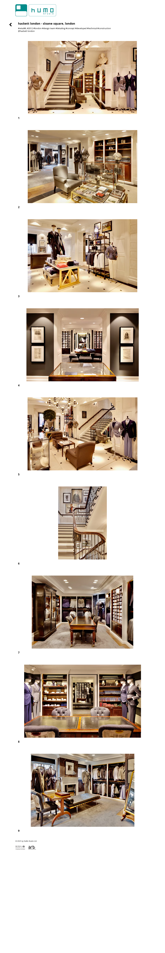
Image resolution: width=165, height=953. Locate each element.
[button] (82, 84)
